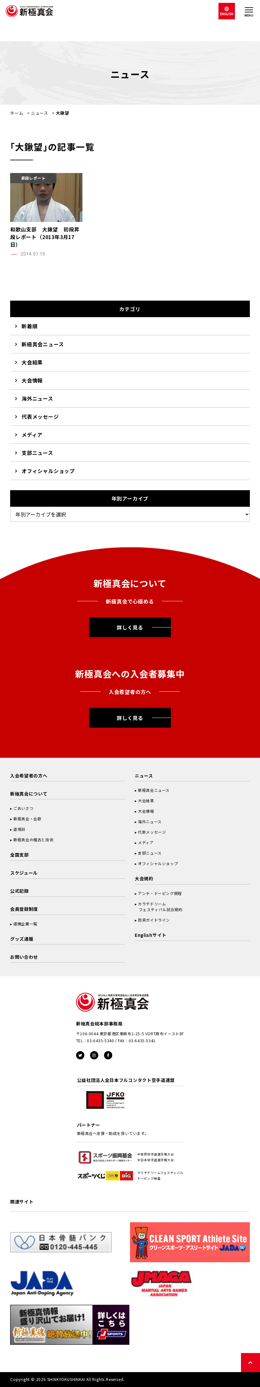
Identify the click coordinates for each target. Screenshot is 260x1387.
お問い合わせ (24, 957)
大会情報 (32, 380)
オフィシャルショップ (48, 471)
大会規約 (144, 878)
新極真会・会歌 (27, 818)
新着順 (29, 326)
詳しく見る (130, 627)
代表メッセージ (40, 416)
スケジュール (24, 873)
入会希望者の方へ (29, 775)
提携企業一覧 (25, 923)
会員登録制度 (24, 909)
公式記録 (19, 891)
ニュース (39, 113)
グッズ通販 (22, 939)
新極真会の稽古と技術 (33, 839)
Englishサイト (150, 935)
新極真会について (29, 793)
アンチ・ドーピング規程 (160, 893)
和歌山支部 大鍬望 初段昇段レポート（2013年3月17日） (44, 236)
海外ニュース (37, 398)
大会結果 (32, 362)
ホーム (16, 113)
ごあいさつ (23, 808)
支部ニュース (37, 453)
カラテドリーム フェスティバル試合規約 (158, 906)
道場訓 (19, 829)
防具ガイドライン (154, 920)
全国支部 (19, 854)
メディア (32, 434)
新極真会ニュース (43, 344)
